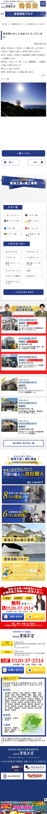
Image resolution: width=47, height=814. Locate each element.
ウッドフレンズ (12, 270)
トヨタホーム (32, 257)
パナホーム (10, 257)
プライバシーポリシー (16, 757)
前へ (11, 162)
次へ (36, 162)
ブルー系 (11, 228)
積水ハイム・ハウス (12, 264)
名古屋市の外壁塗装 (23, 749)
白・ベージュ (13, 215)
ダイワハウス (11, 252)
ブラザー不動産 (12, 276)
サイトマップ (34, 757)
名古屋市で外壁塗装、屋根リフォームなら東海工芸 (27, 761)
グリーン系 (12, 234)
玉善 (28, 270)
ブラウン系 (33, 215)
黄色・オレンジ (34, 222)
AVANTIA (30, 276)
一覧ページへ (23, 153)
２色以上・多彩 (34, 235)
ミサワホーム (32, 252)
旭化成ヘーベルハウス (33, 264)
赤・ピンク (33, 228)
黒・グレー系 (13, 221)
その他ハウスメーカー (12, 283)
